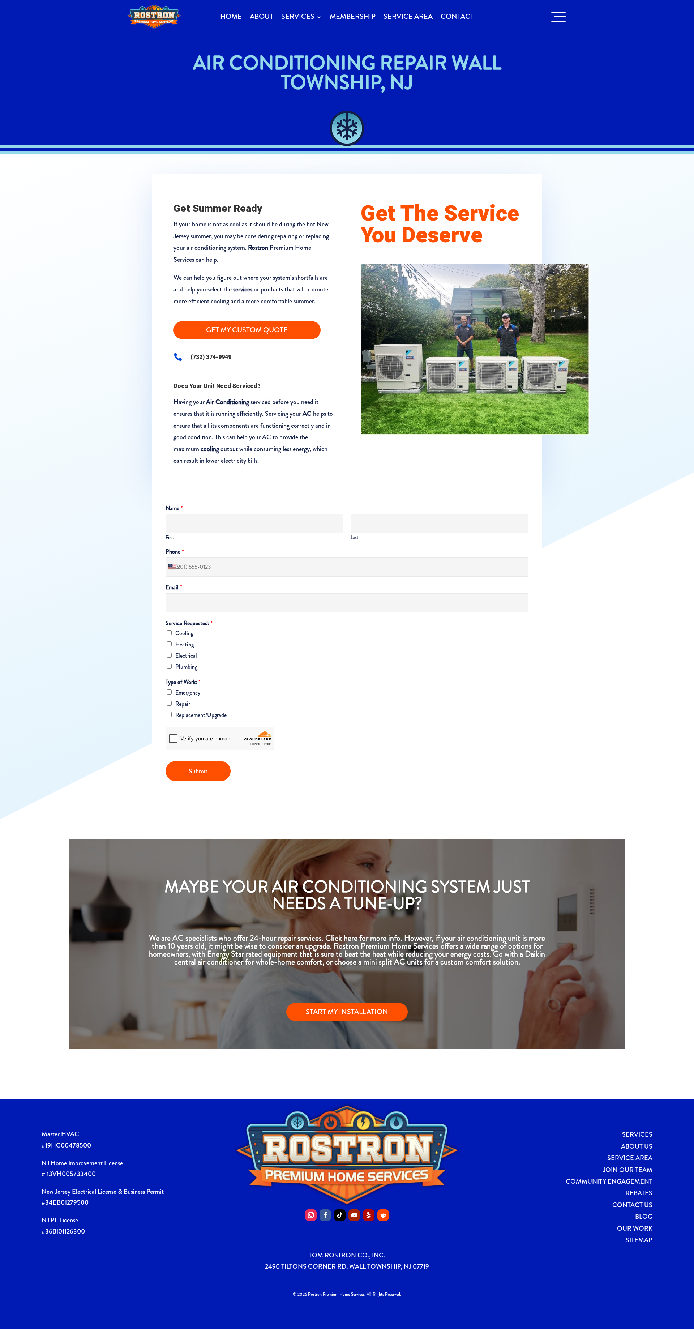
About (261, 16)
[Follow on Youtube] (354, 1215)
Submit (198, 771)
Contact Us (632, 1205)
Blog (643, 1216)
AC (307, 413)
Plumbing (186, 667)
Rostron (258, 247)
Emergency (187, 692)
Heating (184, 644)
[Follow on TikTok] (340, 1215)
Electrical (186, 655)
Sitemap (639, 1240)
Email (174, 587)
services (242, 289)
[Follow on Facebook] (325, 1215)
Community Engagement (609, 1181)
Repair (182, 704)
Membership (353, 16)
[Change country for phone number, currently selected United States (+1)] (174, 567)
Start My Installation (347, 1012)
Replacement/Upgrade (201, 715)
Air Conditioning (227, 402)
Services (297, 16)
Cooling (184, 633)
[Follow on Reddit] (383, 1215)
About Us (636, 1146)
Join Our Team (627, 1170)
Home (231, 16)
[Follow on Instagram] (311, 1215)
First (170, 538)
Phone (175, 552)
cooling (210, 449)
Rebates (638, 1193)
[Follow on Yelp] (368, 1215)
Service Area (408, 16)
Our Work (634, 1228)
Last (355, 538)
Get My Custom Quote (247, 330)
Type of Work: (183, 682)
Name (174, 508)
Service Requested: (189, 623)
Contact (457, 16)
